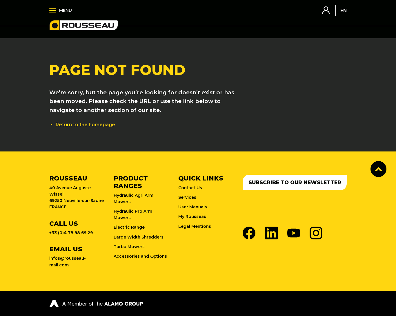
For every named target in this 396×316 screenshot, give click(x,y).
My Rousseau (192, 216)
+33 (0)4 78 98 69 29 (71, 232)
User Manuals (192, 207)
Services (187, 197)
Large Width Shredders (139, 237)
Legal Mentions (194, 226)
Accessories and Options (140, 256)
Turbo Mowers (129, 246)
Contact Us (190, 187)
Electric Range (129, 227)
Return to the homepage (85, 124)
